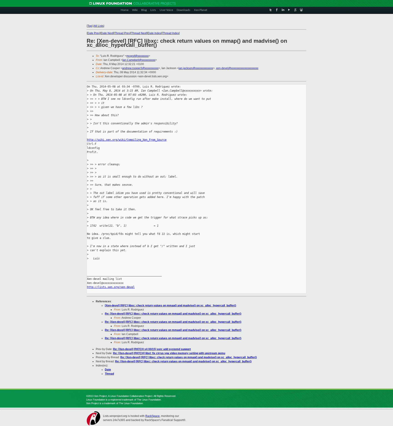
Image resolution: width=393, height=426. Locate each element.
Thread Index (171, 33)
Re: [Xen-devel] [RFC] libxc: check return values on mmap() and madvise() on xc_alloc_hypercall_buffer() (173, 313)
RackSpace (152, 416)
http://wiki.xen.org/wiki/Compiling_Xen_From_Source (126, 139)
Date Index (154, 33)
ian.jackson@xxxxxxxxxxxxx (196, 68)
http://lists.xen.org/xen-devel (111, 287)
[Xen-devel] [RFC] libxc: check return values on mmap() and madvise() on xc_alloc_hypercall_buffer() (170, 305)
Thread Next (138, 33)
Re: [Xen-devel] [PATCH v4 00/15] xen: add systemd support (152, 349)
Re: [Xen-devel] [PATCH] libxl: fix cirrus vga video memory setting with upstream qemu (169, 353)
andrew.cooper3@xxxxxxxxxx (140, 68)
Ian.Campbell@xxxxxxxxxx (138, 60)
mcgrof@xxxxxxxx (137, 56)
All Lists (98, 26)
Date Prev (93, 33)
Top (89, 26)
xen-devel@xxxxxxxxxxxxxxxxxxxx (237, 68)
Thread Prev (122, 33)
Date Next (107, 33)
